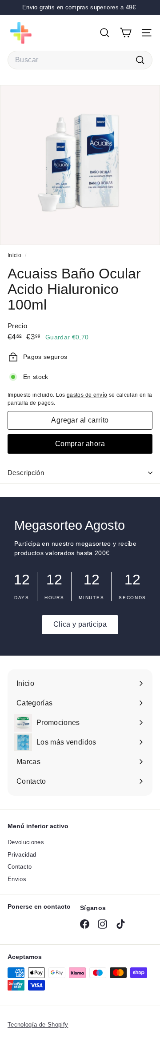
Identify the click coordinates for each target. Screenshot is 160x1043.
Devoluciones (26, 842)
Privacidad (22, 854)
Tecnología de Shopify (38, 1024)
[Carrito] (125, 33)
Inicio (15, 255)
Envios (17, 879)
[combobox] (80, 60)
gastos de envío (87, 395)
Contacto (20, 866)
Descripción (26, 472)
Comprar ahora (80, 443)
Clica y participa (80, 624)
